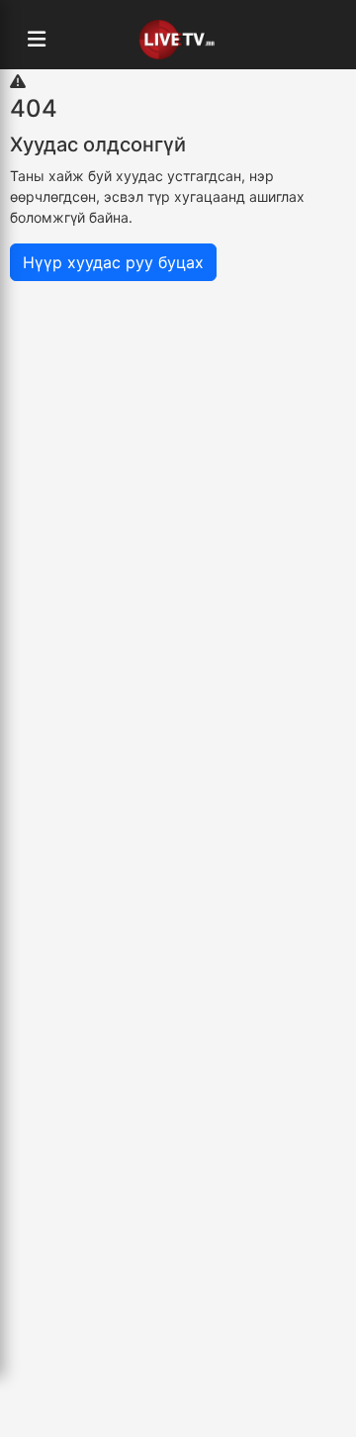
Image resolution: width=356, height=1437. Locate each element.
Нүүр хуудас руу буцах (113, 262)
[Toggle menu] (36, 39)
